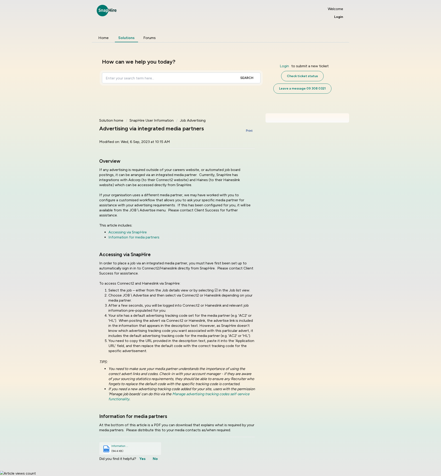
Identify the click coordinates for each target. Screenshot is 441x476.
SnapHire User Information (152, 120)
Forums (149, 38)
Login (284, 66)
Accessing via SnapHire (127, 232)
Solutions (126, 38)
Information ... (119, 446)
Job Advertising (193, 120)
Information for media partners (133, 237)
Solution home (111, 120)
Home (103, 38)
